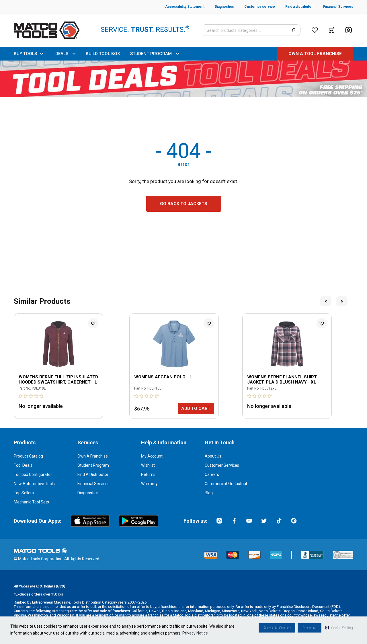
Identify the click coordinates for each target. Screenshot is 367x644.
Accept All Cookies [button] (276, 628)
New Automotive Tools (34, 483)
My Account (152, 456)
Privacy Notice (195, 633)
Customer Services (222, 465)
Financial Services (93, 483)
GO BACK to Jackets (183, 203)
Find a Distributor (92, 474)
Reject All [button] (309, 628)
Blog (209, 493)
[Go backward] (325, 301)
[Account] (348, 30)
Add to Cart (195, 408)
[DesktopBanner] (183, 79)
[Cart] (331, 30)
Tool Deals (23, 465)
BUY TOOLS (25, 53)
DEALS (61, 53)
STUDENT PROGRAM (151, 53)
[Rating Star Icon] (21, 396)
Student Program (93, 465)
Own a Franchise (92, 456)
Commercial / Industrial (226, 483)
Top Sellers (24, 493)
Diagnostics (87, 493)
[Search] (293, 30)
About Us (213, 456)
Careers (212, 474)
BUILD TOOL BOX (103, 53)
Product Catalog (28, 456)
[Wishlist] (314, 30)
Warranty (149, 483)
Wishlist (148, 465)
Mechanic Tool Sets (31, 502)
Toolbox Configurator (33, 474)
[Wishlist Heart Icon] (93, 323)
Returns (148, 474)
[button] (340, 628)
